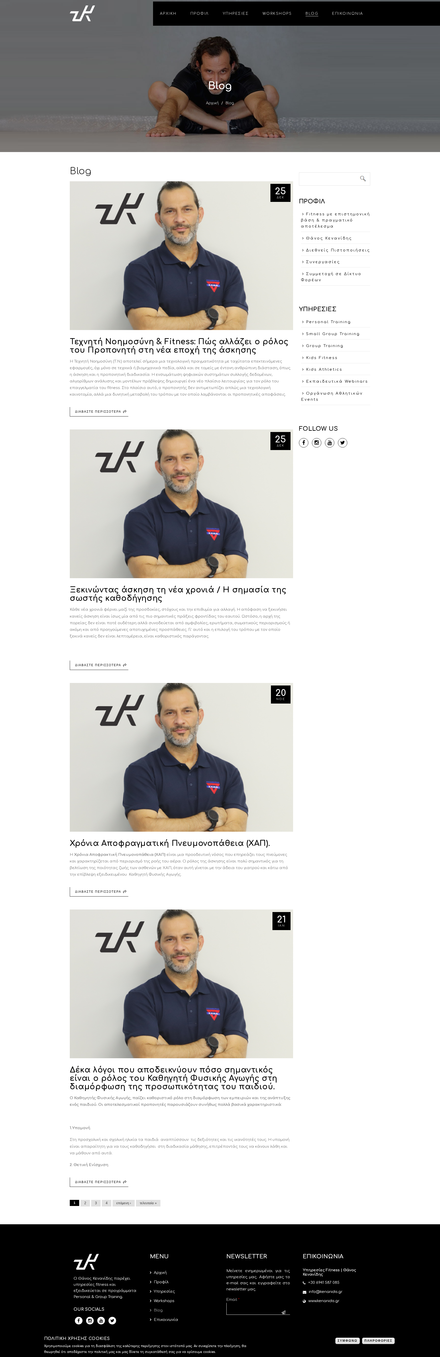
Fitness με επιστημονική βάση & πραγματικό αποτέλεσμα (335, 220)
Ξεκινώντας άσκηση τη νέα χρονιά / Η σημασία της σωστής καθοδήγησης (178, 594)
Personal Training (328, 322)
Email (233, 1300)
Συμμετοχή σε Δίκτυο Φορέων (331, 277)
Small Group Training (333, 334)
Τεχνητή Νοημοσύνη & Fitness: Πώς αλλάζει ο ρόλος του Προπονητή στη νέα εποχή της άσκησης (179, 346)
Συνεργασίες (323, 262)
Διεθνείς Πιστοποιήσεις (338, 250)
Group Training (325, 346)
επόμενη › (123, 1203)
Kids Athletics (324, 369)
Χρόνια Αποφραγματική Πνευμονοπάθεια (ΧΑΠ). (170, 843)
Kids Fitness (322, 358)
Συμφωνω (348, 1341)
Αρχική (212, 103)
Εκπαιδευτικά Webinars (337, 381)
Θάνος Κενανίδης (329, 238)
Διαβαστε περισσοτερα (101, 413)
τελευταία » (148, 1203)
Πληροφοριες (378, 1341)
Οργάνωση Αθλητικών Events (332, 396)
